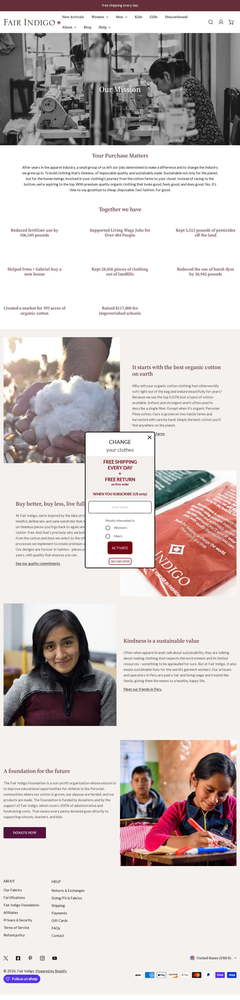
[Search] (211, 22)
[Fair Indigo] (33, 22)
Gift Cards (60, 920)
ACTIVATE (120, 548)
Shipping (58, 905)
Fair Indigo (25, 971)
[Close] (149, 437)
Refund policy (14, 935)
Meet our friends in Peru (142, 689)
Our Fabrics (13, 890)
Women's (120, 528)
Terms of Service (16, 927)
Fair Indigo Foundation (21, 905)
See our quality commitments (38, 563)
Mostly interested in (120, 521)
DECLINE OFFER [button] (120, 561)
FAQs (56, 928)
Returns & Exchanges (68, 890)
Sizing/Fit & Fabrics (67, 898)
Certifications (14, 897)
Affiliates (11, 912)
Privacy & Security (18, 920)
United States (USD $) (214, 957)
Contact (58, 935)
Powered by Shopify (51, 971)
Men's (118, 536)
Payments (59, 913)
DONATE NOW (25, 832)
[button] (100, 19)
